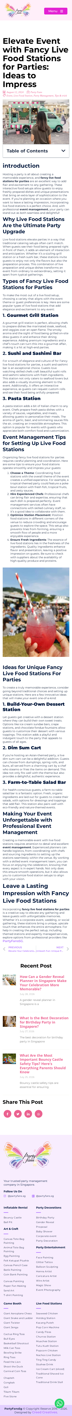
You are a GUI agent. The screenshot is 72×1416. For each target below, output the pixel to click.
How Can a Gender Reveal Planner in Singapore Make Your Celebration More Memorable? (43, 982)
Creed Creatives (44, 1412)
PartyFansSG (13, 941)
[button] (63, 151)
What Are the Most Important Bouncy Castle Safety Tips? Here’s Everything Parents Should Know (43, 1063)
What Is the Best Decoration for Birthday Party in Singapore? (44, 1022)
